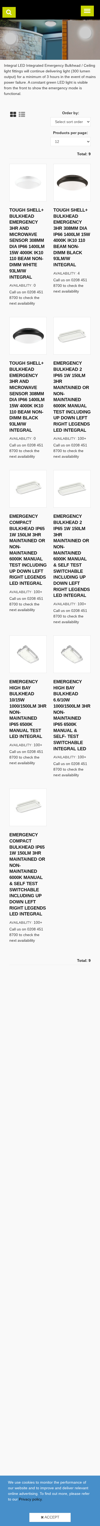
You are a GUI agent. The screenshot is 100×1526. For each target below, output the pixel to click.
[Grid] (13, 114)
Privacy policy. (31, 1499)
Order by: (70, 113)
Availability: (21, 285)
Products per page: (70, 133)
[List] (22, 114)
